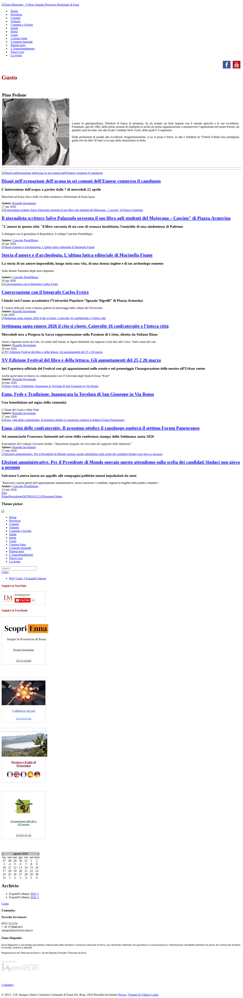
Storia (12, 537)
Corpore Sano (17, 544)
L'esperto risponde (20, 548)
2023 (33, 893)
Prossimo (48, 496)
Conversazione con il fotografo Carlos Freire (45, 292)
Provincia (15, 520)
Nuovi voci (16, 558)
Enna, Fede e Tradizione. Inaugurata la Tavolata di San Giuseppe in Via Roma (78, 394)
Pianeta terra (16, 551)
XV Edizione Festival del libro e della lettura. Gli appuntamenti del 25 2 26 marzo (81, 360)
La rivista (16, 55)
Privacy (122, 994)
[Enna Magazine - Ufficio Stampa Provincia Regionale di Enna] (40, 4)
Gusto (12, 541)
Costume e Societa (22, 24)
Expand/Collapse (36, 578)
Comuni (14, 524)
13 (41, 496)
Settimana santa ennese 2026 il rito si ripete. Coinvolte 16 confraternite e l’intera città (85, 326)
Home (13, 517)
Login (155, 994)
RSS (4, 493)
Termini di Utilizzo (139, 994)
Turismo (14, 527)
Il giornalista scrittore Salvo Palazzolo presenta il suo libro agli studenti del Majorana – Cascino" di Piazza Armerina (116, 218)
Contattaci (8, 984)
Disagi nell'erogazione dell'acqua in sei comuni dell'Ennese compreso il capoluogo (81, 181)
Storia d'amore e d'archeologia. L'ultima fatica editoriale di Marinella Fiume (77, 255)
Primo (5, 496)
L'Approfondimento (21, 554)
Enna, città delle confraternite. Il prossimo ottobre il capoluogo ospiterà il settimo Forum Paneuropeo (101, 428)
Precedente (15, 496)
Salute (13, 534)
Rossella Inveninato (24, 203)
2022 (33, 897)
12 (38, 496)
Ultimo (58, 496)
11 (35, 496)
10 (32, 496)
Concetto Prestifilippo (25, 240)
